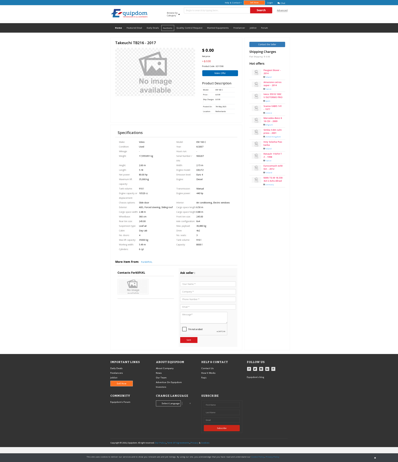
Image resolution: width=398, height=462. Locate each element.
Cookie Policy (257, 457)
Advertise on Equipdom (169, 382)
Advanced (282, 10)
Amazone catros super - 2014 (272, 85)
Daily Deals (153, 27)
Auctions (167, 28)
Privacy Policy (272, 457)
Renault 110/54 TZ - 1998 (273, 157)
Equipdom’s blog (255, 377)
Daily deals (116, 368)
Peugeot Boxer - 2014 (272, 73)
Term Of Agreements (178, 442)
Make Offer (220, 73)
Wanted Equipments (218, 27)
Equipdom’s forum (120, 402)
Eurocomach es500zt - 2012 (273, 168)
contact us (207, 368)
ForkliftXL (147, 261)
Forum (264, 27)
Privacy (195, 442)
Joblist (253, 27)
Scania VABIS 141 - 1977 (273, 109)
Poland (268, 78)
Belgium (269, 126)
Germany (269, 186)
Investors (161, 387)
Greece (268, 114)
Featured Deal (134, 27)
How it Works (208, 373)
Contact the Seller (267, 44)
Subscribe (222, 428)
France (268, 90)
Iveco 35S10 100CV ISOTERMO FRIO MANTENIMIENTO (273, 97)
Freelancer (239, 27)
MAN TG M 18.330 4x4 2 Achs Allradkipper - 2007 (273, 180)
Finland (268, 174)
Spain (267, 102)
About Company (165, 368)
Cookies (205, 442)
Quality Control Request (189, 27)
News (159, 373)
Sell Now (254, 2)
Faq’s (204, 377)
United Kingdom (273, 138)
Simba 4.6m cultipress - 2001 (273, 133)
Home (119, 27)
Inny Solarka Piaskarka (273, 145)
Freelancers (116, 373)
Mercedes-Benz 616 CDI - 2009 (273, 121)
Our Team (161, 377)
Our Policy (160, 442)
